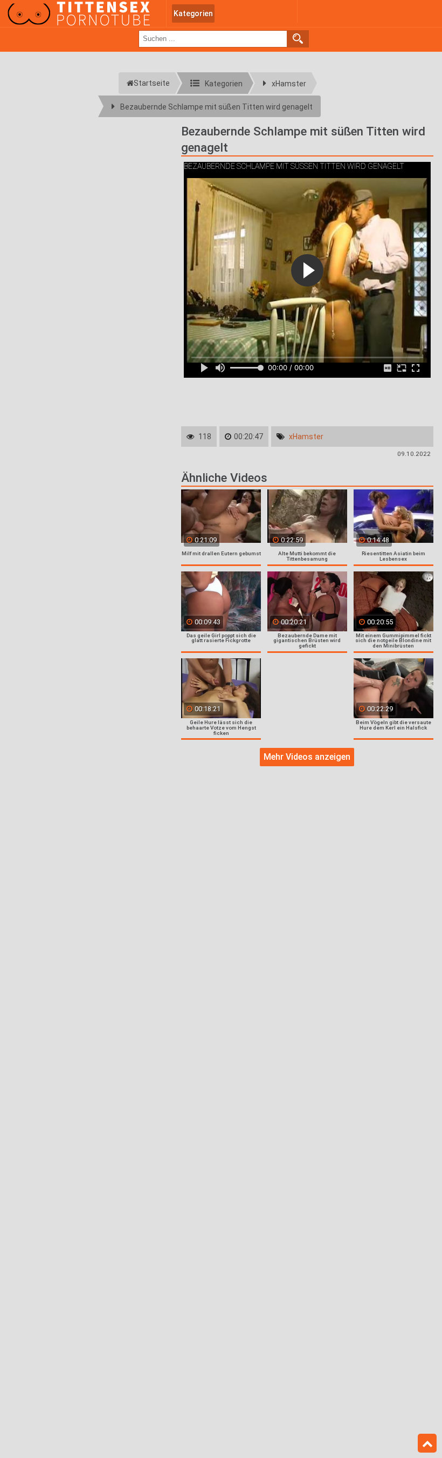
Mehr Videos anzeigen (307, 757)
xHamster (306, 436)
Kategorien (193, 13)
